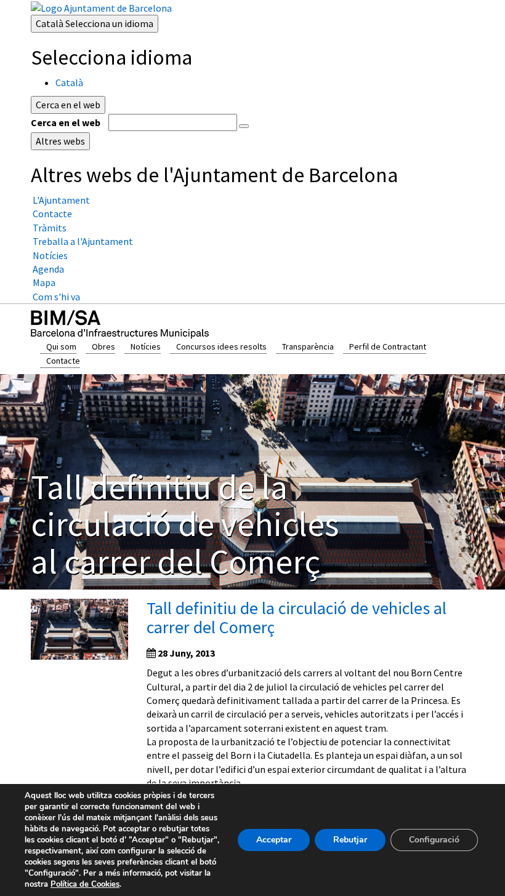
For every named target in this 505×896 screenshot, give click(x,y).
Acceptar (273, 840)
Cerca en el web (65, 122)
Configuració (434, 840)
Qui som (61, 346)
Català (94, 23)
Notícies (146, 346)
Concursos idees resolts (221, 346)
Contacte (63, 360)
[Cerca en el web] (244, 126)
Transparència (308, 346)
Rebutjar (350, 840)
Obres (103, 346)
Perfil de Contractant (387, 346)
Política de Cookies (84, 884)
